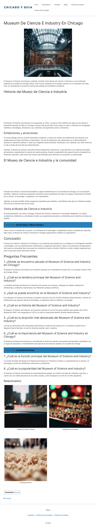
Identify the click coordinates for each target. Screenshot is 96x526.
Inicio (36, 5)
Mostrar (16, 492)
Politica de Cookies (61, 515)
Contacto (57, 5)
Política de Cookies (77, 5)
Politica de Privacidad (44, 515)
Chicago (8, 498)
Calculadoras (46, 5)
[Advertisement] (48, 108)
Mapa (66, 5)
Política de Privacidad (41, 10)
